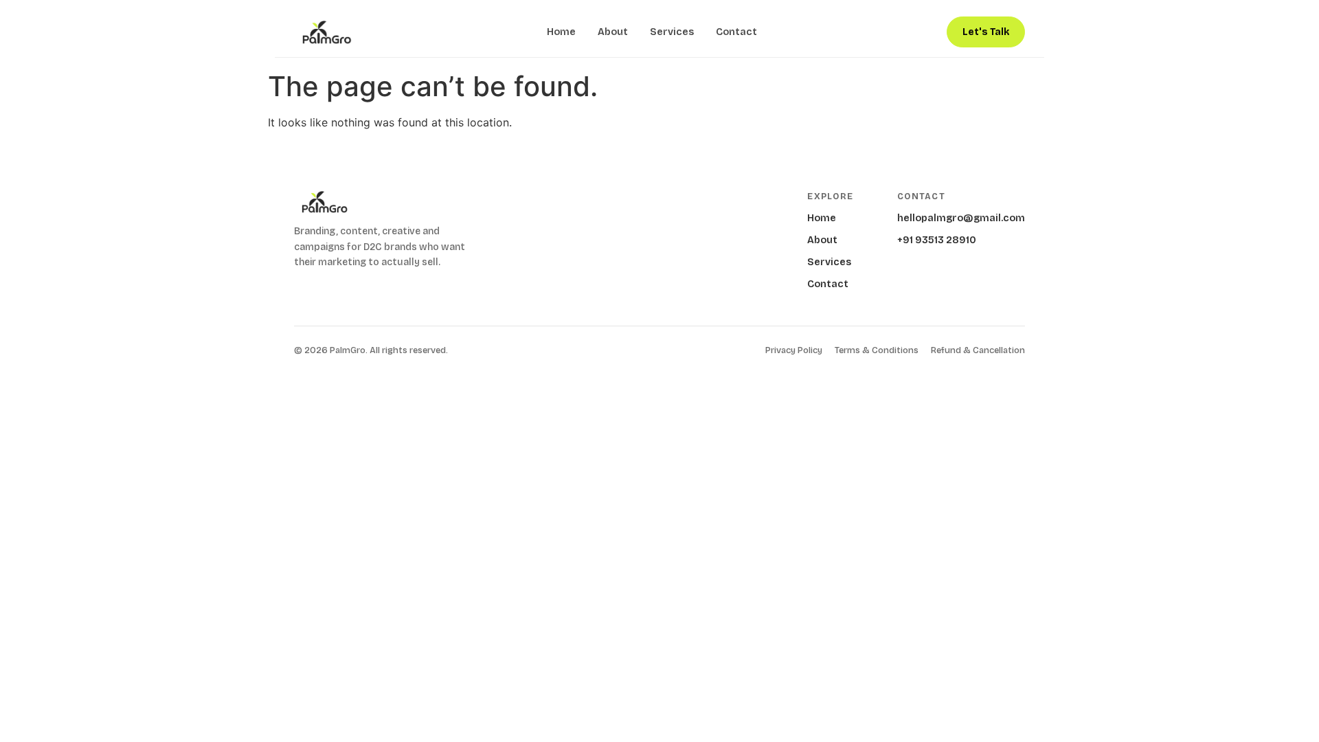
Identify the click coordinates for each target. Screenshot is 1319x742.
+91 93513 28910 (936, 240)
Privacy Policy (793, 350)
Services (672, 32)
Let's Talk (985, 32)
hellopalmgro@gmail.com (961, 218)
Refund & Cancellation (978, 350)
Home (561, 32)
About (613, 32)
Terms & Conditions (876, 350)
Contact (736, 32)
